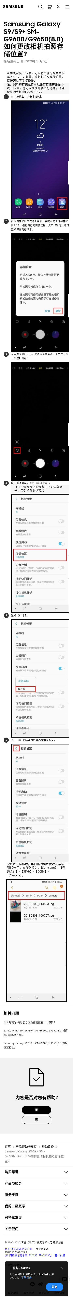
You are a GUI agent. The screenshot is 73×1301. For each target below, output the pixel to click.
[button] (36, 1172)
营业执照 (60, 1255)
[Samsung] (12, 6)
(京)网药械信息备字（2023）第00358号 (28, 1255)
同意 (55, 1287)
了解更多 (26, 1277)
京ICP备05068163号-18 (19, 1249)
